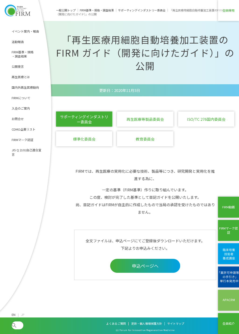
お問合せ (18, 119)
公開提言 (18, 66)
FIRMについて (21, 98)
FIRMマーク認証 (22, 140)
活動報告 (18, 42)
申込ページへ (145, 266)
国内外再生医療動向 (25, 87)
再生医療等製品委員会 (145, 119)
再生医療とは (21, 77)
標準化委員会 (84, 139)
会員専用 (228, 10)
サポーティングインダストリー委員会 (84, 119)
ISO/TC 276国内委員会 (206, 119)
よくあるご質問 (116, 323)
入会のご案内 (21, 108)
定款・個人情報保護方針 (146, 323)
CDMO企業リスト (23, 129)
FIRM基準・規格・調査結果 (22, 54)
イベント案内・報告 (25, 31)
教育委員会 (145, 139)
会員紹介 (228, 323)
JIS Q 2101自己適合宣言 (26, 152)
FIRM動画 (228, 207)
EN (13, 315)
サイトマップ (175, 323)
